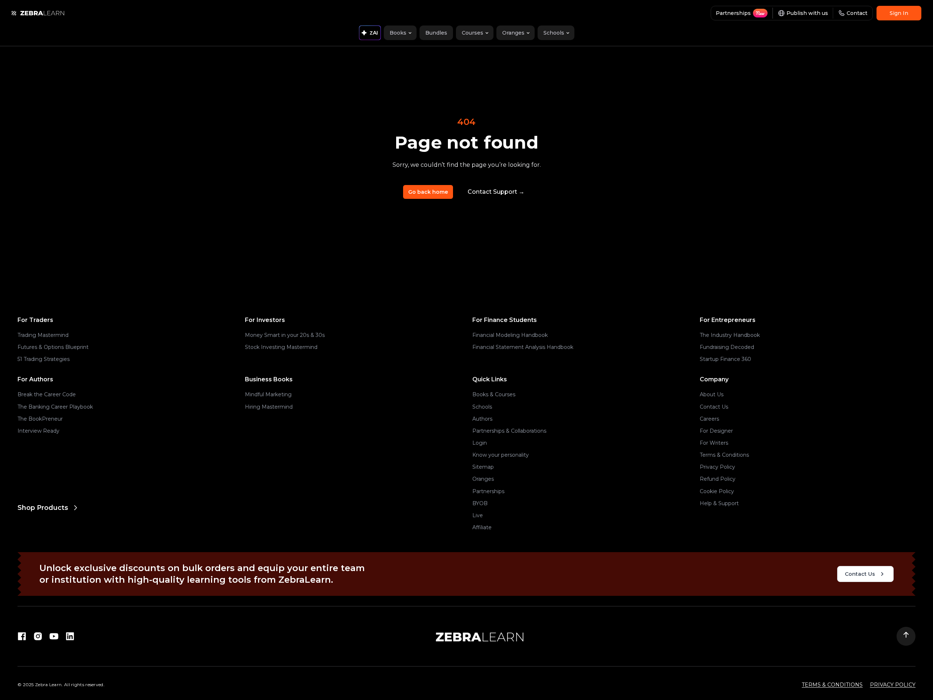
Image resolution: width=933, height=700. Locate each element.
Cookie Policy (717, 491)
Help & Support (719, 503)
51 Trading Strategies (43, 359)
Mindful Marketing (268, 394)
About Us (711, 394)
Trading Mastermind (43, 335)
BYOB (480, 503)
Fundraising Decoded (727, 347)
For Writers (714, 443)
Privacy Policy (717, 467)
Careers (709, 419)
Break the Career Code (46, 394)
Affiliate (482, 527)
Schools (482, 407)
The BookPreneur (40, 419)
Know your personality (500, 455)
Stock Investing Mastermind (281, 347)
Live (477, 515)
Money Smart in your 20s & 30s (285, 335)
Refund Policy (717, 479)
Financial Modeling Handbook (510, 335)
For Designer (716, 431)
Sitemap (483, 467)
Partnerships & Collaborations (509, 431)
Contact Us (714, 407)
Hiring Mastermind (269, 407)
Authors (482, 419)
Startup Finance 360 (725, 359)
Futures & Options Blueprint (53, 347)
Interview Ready (38, 431)
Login (479, 443)
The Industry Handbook (730, 335)
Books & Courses (493, 394)
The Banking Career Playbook (55, 407)
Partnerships (488, 491)
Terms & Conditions (724, 455)
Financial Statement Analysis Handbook (522, 347)
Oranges (483, 479)
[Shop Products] (239, 537)
